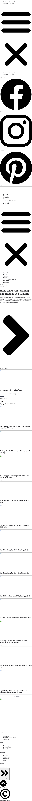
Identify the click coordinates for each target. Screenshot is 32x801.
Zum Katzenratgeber (8, 3)
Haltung (5, 196)
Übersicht (5, 194)
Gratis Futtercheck (11, 200)
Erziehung (6, 202)
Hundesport (6, 203)
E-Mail (2, 767)
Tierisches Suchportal (9, 2)
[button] (16, 38)
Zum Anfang (3, 788)
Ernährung (6, 199)
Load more (17, 696)
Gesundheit (6, 197)
